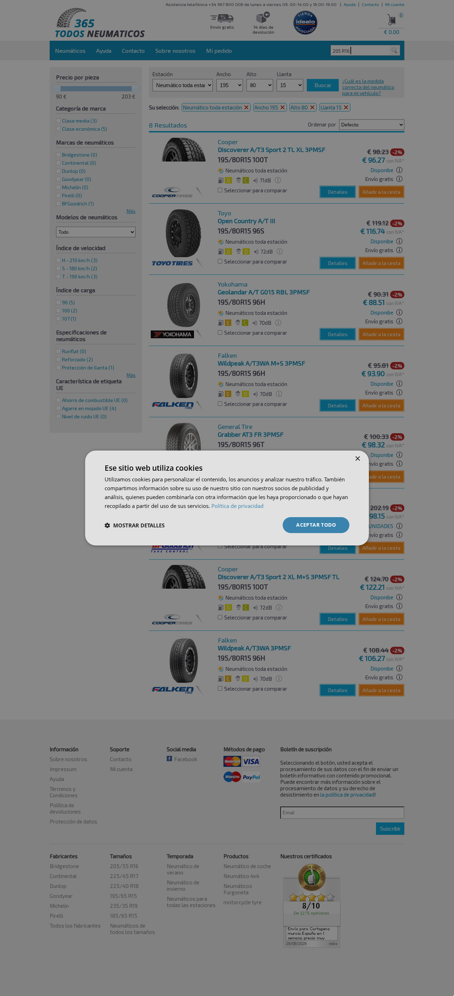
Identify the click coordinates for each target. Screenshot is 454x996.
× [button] (357, 459)
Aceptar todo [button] (316, 524)
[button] (135, 525)
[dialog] (227, 498)
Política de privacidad (237, 505)
